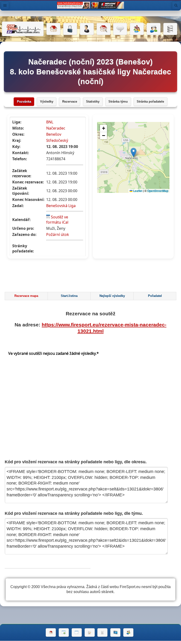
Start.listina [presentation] (69, 296)
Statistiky (92, 101)
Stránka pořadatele (150, 101)
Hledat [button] (176, 5)
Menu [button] (5, 5)
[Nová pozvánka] (64, 632)
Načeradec (55, 128)
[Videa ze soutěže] (115, 632)
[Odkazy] (104, 29)
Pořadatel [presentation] (155, 296)
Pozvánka (24, 101)
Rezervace (69, 101)
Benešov (53, 134)
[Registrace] (87, 29)
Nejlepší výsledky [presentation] (112, 296)
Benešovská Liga (61, 205)
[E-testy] (137, 29)
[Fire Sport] (23, 29)
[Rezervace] (90, 632)
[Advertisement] (90, 276)
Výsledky (46, 101)
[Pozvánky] (77, 632)
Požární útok (57, 234)
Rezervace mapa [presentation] (26, 296)
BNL (49, 122)
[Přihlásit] (70, 29)
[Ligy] (170, 29)
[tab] (26, 296)
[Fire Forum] (153, 29)
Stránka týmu (118, 101)
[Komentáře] (120, 29)
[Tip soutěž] (128, 632)
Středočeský (57, 140)
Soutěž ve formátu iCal (57, 219)
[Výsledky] (102, 632)
